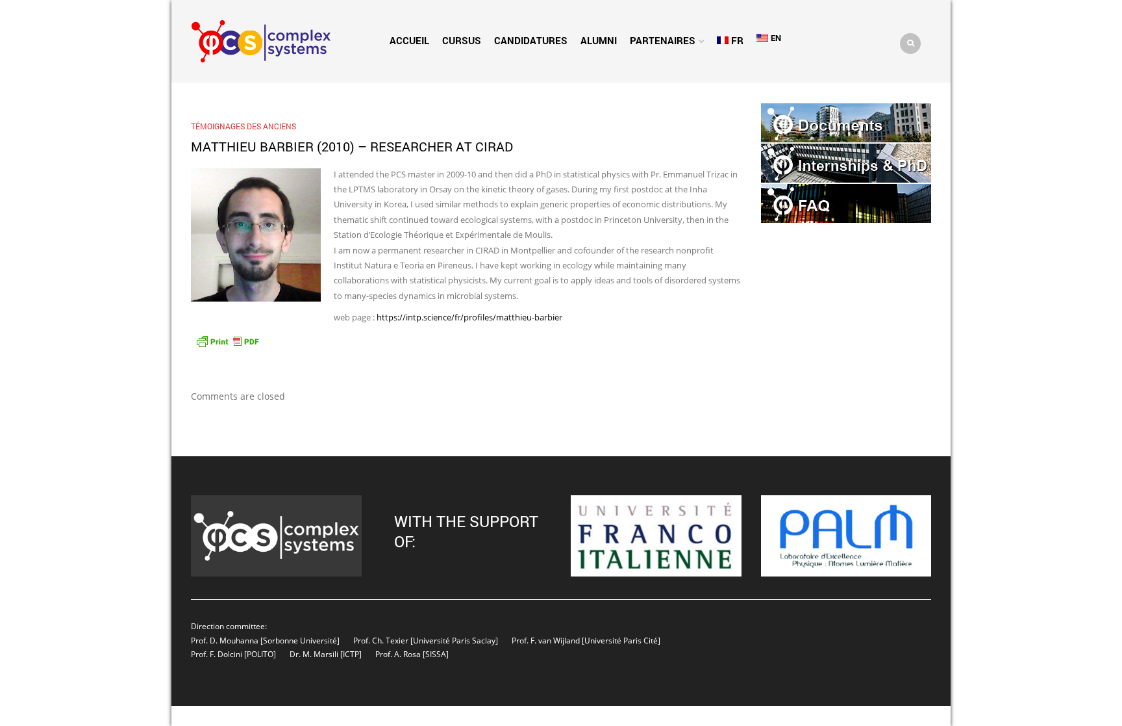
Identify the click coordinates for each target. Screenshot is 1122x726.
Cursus (461, 40)
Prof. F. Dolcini (216, 654)
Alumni (598, 40)
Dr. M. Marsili (314, 654)
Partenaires (662, 40)
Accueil (409, 40)
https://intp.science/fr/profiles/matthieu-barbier (469, 317)
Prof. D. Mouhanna (224, 640)
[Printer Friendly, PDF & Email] (227, 340)
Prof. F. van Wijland (546, 640)
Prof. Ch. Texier (380, 640)
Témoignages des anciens (243, 126)
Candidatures (530, 40)
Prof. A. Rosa (397, 654)
